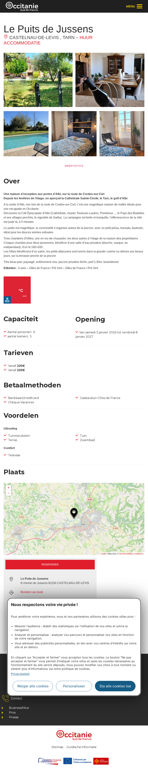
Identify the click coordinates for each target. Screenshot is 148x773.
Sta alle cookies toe (115, 686)
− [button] (8, 493)
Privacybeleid (20, 674)
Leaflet (103, 554)
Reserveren (50, 564)
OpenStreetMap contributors (131, 554)
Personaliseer (74, 686)
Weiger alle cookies (33, 686)
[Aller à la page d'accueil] (22, 6)
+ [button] (8, 487)
